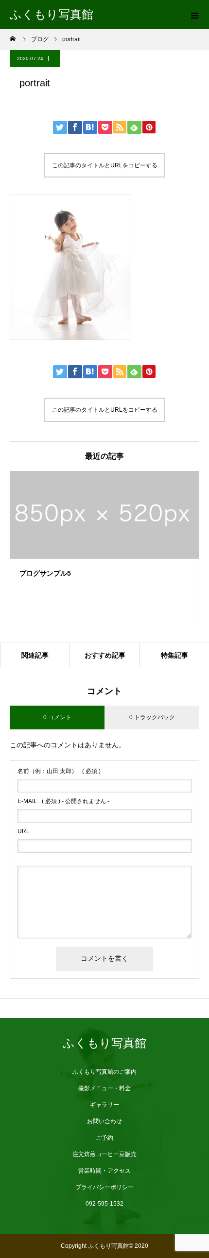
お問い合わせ (104, 1121)
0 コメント (57, 717)
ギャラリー (104, 1104)
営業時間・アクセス (104, 1170)
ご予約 (104, 1137)
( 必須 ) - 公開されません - (63, 801)
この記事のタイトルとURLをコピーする (104, 165)
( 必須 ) (59, 771)
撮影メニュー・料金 (104, 1088)
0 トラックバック (152, 717)
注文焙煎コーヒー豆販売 (104, 1154)
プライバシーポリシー (104, 1187)
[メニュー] (194, 14)
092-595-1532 (104, 1203)
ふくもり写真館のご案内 (104, 1071)
